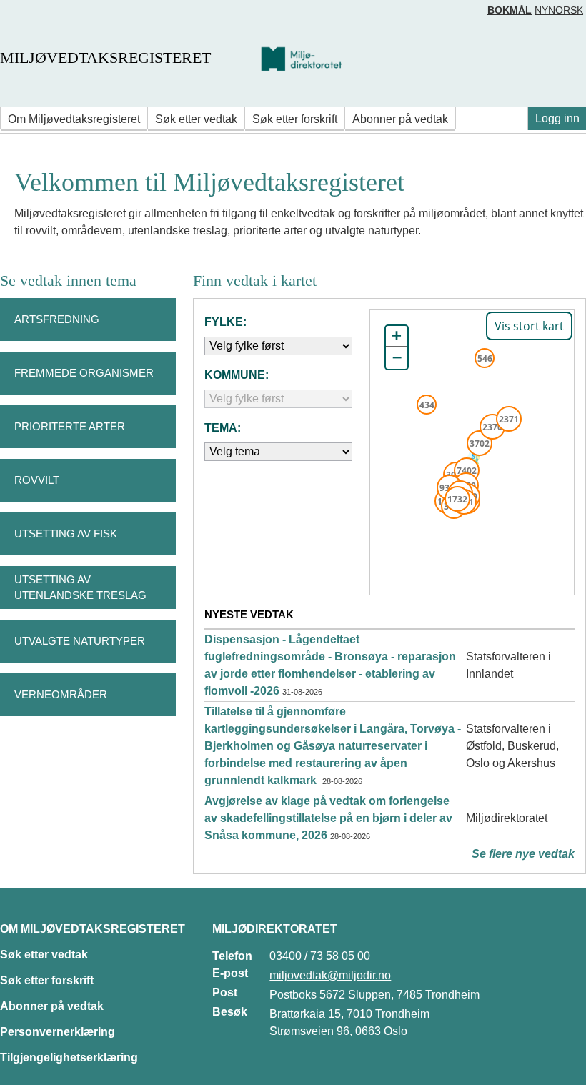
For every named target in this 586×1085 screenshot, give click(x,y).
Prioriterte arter (69, 426)
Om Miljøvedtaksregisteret (74, 119)
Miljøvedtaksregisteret (105, 57)
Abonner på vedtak (400, 119)
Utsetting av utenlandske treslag (80, 587)
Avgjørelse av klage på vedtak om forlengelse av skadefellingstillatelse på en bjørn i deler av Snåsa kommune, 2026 (328, 818)
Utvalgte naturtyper (79, 641)
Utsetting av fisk (65, 533)
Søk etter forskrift (294, 119)
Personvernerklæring (57, 1032)
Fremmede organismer (84, 373)
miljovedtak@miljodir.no (330, 975)
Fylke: (225, 322)
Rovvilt (36, 480)
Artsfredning (56, 319)
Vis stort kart (529, 326)
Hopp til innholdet (56, 17)
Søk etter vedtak (196, 119)
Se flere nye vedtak (523, 854)
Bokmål (509, 10)
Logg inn (557, 118)
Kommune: (236, 375)
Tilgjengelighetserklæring (69, 1057)
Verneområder (60, 694)
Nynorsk (559, 10)
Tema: (222, 428)
